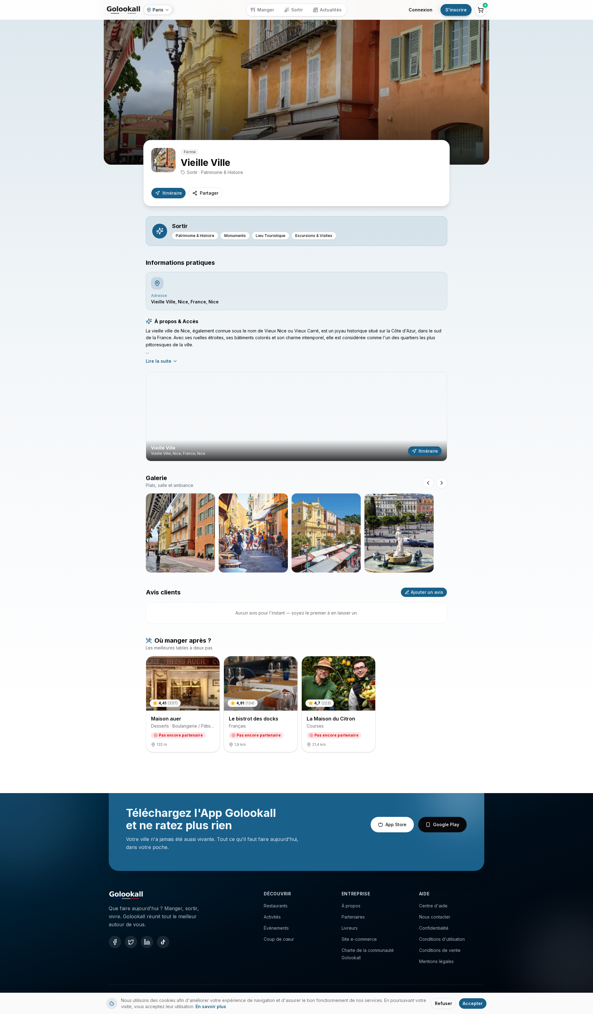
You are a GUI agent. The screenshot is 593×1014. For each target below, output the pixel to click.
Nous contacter (434, 916)
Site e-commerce (359, 939)
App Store (395, 824)
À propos (351, 905)
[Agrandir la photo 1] (180, 532)
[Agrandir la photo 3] (326, 532)
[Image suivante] (441, 482)
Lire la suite (158, 361)
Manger (265, 9)
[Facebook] (115, 942)
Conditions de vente (440, 950)
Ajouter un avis (427, 592)
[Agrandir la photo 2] (253, 532)
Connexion (420, 9)
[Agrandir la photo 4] (399, 532)
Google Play (446, 824)
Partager (209, 193)
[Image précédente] (428, 482)
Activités (272, 916)
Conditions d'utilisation (442, 939)
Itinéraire (172, 193)
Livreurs (350, 928)
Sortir (297, 9)
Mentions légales (436, 961)
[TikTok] (163, 942)
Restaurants (276, 905)
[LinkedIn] (147, 942)
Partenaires (353, 916)
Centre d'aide (433, 905)
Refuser (443, 1003)
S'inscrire (456, 9)
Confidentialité (433, 928)
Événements (276, 928)
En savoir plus (211, 1006)
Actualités (331, 9)
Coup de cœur (279, 939)
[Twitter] (131, 942)
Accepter (473, 1003)
